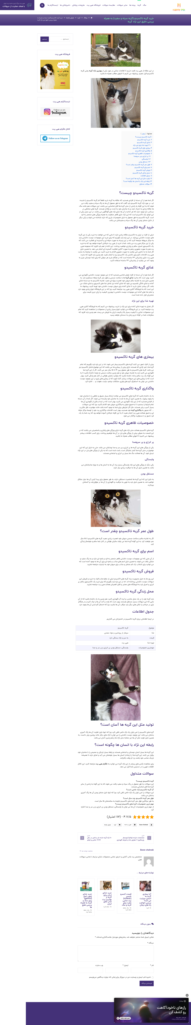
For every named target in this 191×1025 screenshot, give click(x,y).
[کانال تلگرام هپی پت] (55, 138)
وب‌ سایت (99, 965)
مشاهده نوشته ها (87, 851)
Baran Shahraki (143, 825)
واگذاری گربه (136, 410)
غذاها (124, 908)
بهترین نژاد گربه (95, 71)
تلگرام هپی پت (101, 764)
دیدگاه (150, 943)
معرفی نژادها (107, 825)
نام (152, 965)
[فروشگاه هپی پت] (55, 74)
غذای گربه (129, 278)
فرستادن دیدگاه (147, 983)
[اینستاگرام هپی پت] (55, 112)
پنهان (143, 134)
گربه (115, 825)
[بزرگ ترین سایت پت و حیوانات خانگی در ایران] (179, 7)
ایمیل (125, 965)
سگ (128, 908)
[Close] (187, 995)
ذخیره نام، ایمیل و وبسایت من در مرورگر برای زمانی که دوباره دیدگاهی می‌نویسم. (120, 977)
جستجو (44, 39)
